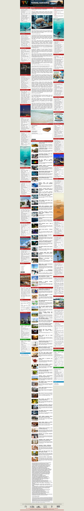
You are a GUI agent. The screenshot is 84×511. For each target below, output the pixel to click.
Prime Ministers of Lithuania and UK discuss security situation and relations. (25, 332)
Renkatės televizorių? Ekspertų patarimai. (25, 173)
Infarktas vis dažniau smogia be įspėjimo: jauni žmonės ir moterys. (58, 176)
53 (42, 498)
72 (38, 499)
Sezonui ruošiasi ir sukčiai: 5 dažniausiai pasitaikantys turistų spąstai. (58, 225)
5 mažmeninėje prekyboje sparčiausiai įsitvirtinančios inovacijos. (25, 134)
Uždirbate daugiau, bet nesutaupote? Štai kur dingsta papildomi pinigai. (41, 468)
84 (49, 499)
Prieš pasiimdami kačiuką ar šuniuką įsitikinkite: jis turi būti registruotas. (41, 489)
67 (34, 499)
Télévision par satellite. (23, 345)
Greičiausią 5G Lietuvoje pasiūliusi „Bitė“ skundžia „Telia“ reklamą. (58, 48)
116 (42, 500)
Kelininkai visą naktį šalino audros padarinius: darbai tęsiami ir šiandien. (41, 471)
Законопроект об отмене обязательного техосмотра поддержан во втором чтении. (58, 362)
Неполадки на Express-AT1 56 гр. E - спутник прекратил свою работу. (58, 354)
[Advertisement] (25, 28)
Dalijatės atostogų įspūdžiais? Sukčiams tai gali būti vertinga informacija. (41, 472)
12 (46, 497)
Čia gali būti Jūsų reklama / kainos (24, 354)
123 (50, 500)
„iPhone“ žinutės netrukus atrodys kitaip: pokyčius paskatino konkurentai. (58, 51)
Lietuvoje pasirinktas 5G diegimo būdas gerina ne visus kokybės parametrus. (58, 46)
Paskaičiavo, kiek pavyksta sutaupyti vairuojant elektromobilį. (58, 100)
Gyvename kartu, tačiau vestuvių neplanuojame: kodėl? (39, 493)
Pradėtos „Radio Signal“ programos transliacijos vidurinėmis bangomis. (25, 53)
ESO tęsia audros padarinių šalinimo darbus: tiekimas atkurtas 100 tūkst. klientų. (25, 13)
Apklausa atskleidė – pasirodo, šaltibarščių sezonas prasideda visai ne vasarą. (58, 187)
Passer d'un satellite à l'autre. (24, 343)
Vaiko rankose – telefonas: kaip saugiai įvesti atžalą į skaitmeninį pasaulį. (58, 145)
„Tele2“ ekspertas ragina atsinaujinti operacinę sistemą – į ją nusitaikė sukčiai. (25, 94)
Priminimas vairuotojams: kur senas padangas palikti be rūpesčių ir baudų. (58, 106)
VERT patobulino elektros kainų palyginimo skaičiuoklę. (39, 475)
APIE (34, 5)
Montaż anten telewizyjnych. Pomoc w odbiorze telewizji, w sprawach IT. (58, 369)
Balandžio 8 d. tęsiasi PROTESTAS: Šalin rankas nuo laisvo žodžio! (25, 39)
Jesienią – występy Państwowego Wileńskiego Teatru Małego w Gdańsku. (58, 374)
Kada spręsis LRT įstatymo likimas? (25, 37)
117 (43, 500)
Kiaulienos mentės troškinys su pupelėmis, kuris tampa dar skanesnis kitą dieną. (58, 189)
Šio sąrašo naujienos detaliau (35, 496)
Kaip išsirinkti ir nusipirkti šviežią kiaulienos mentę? (38, 490)
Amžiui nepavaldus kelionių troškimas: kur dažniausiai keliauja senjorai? (25, 213)
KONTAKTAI (59, 5)
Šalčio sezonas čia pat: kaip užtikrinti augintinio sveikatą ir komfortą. (58, 242)
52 (41, 498)
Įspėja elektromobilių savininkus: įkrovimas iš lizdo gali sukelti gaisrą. (40, 492)
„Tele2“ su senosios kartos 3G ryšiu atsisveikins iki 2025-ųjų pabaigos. (58, 47)
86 (51, 499)
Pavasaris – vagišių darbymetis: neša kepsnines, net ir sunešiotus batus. (58, 230)
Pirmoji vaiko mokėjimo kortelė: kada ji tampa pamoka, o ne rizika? (40, 463)
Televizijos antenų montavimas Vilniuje (25, 355)
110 (35, 500)
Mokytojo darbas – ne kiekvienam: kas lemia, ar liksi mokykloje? (58, 140)
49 (38, 498)
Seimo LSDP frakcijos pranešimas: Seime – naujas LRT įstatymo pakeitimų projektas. (25, 46)
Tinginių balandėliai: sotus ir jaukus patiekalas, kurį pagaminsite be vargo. (58, 191)
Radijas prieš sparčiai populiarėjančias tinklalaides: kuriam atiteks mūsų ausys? (25, 51)
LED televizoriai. (22, 169)
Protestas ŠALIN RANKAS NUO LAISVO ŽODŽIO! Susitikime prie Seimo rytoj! (25, 38)
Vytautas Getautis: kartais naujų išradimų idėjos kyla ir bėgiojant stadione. (25, 124)
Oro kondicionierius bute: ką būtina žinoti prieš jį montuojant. (39, 467)
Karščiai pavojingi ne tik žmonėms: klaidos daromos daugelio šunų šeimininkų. (42, 469)
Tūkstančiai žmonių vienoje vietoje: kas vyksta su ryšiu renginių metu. (25, 21)
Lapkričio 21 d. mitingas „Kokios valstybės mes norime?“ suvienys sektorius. (25, 230)
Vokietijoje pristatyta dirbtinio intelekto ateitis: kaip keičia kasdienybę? (58, 268)
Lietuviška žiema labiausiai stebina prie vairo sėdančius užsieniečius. (58, 103)
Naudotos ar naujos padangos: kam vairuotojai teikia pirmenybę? (58, 109)
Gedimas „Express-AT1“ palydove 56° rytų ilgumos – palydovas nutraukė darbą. (25, 41)
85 (50, 499)
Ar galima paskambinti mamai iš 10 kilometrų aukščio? (39, 491)
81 (46, 499)
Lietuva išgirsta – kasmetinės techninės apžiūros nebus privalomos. (58, 105)
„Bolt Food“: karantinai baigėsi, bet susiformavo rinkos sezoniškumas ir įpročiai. (58, 65)
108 (32, 500)
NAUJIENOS (52, 5)
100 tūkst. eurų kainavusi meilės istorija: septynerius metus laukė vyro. (41, 465)
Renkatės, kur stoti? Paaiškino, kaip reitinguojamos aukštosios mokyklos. (58, 132)
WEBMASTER (56, 508)
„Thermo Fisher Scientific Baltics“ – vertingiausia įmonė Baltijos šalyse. (58, 62)
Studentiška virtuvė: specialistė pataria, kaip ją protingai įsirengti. (58, 128)
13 (47, 497)
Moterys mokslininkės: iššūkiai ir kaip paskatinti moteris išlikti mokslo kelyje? (25, 120)
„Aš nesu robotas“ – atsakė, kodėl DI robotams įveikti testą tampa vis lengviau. (25, 96)
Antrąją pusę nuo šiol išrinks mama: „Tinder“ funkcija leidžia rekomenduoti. (58, 273)
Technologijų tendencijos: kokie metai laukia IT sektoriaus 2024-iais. (25, 135)
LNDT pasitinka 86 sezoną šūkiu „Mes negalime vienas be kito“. (25, 235)
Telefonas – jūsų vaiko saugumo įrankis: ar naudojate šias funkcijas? (58, 146)
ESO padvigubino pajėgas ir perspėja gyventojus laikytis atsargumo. (25, 16)
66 (33, 499)
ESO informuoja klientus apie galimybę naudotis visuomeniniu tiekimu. (58, 95)
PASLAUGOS (56, 504)
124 (51, 500)
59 (47, 498)
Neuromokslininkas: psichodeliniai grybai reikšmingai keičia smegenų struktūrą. (25, 128)
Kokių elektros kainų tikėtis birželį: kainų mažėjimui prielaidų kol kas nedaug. (58, 90)
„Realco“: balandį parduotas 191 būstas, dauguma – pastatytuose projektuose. (25, 261)
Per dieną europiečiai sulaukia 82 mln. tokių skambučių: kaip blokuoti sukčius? (58, 233)
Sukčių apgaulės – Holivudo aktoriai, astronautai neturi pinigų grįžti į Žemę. (58, 272)
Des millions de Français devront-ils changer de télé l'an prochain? (25, 348)
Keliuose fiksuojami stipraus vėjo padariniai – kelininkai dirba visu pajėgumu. (25, 15)
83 (48, 499)
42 (32, 498)
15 (49, 497)
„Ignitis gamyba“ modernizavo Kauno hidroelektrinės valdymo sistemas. (58, 93)
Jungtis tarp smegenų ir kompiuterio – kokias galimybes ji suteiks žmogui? (25, 119)
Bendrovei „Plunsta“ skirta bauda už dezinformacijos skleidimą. (25, 59)
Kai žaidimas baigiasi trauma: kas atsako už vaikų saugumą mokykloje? (58, 141)
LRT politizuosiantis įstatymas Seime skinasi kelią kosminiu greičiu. (25, 43)
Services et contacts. (23, 342)
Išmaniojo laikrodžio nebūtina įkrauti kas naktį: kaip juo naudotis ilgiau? (25, 174)
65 (32, 499)
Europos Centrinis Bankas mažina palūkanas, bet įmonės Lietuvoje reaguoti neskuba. (58, 57)
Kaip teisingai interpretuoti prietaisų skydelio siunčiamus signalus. (58, 107)
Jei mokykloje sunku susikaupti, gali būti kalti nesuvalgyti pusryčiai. (58, 147)
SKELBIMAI (56, 5)
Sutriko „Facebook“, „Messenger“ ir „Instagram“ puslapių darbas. (58, 292)
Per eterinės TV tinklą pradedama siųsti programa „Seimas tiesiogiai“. (25, 35)
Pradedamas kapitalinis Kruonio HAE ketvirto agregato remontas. (58, 86)
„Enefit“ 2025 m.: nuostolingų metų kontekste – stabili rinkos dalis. (58, 92)
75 (41, 499)
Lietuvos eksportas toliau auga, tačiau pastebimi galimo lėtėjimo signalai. (58, 64)
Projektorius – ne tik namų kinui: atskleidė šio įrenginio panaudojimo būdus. (25, 175)
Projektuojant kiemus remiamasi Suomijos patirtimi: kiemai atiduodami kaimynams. (25, 256)
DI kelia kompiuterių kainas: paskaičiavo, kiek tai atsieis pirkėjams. (25, 92)
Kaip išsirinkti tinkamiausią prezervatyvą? (37, 488)
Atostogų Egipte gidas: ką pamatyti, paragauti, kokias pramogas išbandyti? (25, 215)
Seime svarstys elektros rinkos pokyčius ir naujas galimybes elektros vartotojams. (58, 87)
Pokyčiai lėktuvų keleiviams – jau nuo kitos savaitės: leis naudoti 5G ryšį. (25, 85)
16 (50, 497)
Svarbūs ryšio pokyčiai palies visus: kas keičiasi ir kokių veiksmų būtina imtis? (58, 49)
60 (48, 498)
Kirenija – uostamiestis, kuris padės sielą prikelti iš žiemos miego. (25, 214)
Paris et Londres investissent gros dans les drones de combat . (25, 347)
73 (39, 499)
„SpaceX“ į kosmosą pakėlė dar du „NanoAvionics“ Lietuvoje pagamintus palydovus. (25, 143)
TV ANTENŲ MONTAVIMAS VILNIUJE (40, 5)
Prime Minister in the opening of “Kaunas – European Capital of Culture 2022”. (25, 333)
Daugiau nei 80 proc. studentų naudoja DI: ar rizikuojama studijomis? (58, 127)
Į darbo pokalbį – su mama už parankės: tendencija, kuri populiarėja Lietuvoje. (58, 264)
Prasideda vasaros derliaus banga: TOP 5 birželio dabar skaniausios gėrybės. (58, 186)
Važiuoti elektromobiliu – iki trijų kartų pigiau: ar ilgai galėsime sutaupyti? (58, 98)
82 (47, 499)
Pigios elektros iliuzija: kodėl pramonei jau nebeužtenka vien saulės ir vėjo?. (58, 283)
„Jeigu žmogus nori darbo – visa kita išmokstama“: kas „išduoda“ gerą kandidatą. (42, 486)
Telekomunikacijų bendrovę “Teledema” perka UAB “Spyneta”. (58, 56)
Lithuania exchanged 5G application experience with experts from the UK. (25, 334)
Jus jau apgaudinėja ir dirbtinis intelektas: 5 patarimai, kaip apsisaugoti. (25, 101)
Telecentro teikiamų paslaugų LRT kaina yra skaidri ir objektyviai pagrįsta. (58, 60)
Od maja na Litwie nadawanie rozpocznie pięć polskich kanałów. (58, 373)
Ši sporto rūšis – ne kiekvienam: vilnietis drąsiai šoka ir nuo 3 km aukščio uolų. (58, 269)
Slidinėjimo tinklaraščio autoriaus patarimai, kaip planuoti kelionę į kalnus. (25, 217)
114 (39, 500)
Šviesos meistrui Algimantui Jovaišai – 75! (25, 224)
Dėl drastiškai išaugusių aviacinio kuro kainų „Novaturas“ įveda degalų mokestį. (25, 209)
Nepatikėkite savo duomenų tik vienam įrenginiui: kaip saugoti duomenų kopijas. (25, 98)
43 (33, 498)
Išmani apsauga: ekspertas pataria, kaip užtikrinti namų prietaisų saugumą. (25, 139)
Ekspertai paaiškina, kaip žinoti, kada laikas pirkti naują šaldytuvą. (25, 192)
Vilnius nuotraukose (56, 384)
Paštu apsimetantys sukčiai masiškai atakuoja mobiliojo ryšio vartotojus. (58, 229)
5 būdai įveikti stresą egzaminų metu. (58, 133)
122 (49, 500)
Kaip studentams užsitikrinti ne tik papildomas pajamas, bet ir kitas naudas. (58, 131)
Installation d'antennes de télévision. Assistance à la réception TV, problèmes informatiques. (25, 341)
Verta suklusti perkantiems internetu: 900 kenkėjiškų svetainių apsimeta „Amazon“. (25, 77)
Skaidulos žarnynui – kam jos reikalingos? (37, 474)
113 (38, 500)
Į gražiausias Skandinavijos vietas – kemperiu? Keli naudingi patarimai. (25, 220)
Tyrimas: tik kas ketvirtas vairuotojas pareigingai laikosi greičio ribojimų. (58, 101)
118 (44, 500)
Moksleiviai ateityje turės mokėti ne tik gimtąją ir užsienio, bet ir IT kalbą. (58, 150)
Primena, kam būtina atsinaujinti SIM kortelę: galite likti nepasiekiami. (58, 44)
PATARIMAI (52, 504)
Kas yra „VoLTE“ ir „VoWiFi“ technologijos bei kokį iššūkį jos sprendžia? (25, 136)
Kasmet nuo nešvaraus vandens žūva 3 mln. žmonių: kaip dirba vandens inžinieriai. (58, 267)
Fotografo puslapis (56, 383)
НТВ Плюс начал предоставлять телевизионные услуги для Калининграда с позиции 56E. (58, 358)
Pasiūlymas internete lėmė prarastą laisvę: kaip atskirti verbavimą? (58, 232)
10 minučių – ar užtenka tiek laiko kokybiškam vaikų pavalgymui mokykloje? (58, 151)
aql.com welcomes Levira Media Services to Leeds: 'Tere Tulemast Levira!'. (25, 328)
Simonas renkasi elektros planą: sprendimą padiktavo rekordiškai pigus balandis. (58, 91)
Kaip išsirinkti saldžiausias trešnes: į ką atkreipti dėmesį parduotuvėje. (58, 185)
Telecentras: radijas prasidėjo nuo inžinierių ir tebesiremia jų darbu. (25, 49)
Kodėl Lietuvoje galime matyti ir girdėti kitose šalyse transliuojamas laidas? (25, 56)
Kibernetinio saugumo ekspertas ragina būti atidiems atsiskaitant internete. (25, 102)
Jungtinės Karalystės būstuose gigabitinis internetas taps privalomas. (25, 87)
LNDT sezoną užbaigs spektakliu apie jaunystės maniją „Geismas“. (25, 225)
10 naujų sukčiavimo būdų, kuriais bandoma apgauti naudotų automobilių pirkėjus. (58, 227)
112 (37, 500)
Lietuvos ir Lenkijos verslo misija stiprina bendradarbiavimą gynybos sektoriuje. (58, 59)
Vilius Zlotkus (52, 509)
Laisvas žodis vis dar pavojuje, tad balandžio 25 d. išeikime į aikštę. (25, 36)
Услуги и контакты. (56, 353)
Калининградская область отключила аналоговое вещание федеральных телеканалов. (58, 365)
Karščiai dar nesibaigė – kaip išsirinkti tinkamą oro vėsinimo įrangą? (25, 187)
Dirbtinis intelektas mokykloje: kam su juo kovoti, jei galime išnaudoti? (58, 149)
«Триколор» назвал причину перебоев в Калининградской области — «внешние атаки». (58, 356)
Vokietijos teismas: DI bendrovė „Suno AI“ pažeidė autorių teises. (58, 221)
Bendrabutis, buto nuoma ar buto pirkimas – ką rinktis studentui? (58, 129)
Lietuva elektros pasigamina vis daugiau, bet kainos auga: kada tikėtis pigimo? (25, 17)
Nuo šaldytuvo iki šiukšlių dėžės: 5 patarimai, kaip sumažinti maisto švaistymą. (58, 278)
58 (46, 498)
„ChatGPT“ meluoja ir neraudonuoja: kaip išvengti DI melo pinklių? (25, 138)
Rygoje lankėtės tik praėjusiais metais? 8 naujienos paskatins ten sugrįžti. (25, 218)
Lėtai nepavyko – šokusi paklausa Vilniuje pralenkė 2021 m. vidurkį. (25, 251)
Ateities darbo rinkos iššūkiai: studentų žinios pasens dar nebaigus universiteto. (58, 135)
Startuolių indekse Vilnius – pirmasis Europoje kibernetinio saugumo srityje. (25, 95)
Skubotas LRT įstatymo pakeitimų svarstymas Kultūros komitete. (25, 44)
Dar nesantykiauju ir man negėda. (57, 175)
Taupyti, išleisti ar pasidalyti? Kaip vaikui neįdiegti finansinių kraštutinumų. (25, 9)
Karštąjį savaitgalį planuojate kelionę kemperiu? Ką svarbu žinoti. (40, 478)
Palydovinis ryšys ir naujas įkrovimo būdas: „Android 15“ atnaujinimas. (25, 170)
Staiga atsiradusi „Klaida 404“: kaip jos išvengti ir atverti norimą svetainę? (25, 86)
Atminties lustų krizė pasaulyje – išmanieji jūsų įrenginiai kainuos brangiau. (25, 18)
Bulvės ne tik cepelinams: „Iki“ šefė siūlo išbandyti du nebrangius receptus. (58, 180)
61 (49, 498)
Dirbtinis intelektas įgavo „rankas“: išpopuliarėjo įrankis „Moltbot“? (25, 91)
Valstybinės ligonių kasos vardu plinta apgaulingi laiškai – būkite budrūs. (58, 223)
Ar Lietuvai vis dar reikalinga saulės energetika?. (58, 287)
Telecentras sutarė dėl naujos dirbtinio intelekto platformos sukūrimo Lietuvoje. (25, 42)
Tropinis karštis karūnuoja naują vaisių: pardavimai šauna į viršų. (40, 480)
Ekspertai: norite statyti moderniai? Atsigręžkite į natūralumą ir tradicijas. (25, 253)
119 (45, 500)
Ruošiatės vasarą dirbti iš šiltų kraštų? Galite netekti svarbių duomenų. (25, 100)
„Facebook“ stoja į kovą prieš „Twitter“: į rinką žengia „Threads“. (25, 84)
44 (34, 498)
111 (36, 500)
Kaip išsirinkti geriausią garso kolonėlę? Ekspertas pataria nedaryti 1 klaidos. (25, 179)
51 (40, 498)
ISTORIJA (44, 504)
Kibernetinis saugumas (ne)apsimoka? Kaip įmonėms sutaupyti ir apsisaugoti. (25, 97)
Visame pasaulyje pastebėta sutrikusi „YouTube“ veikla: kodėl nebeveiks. (25, 79)
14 (48, 497)
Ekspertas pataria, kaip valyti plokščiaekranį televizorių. (25, 171)
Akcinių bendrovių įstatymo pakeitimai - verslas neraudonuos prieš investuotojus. (58, 67)
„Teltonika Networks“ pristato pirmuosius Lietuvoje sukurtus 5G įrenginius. (25, 178)
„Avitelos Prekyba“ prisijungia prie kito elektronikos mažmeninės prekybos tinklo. (58, 61)
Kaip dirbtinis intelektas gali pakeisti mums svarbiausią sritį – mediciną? (25, 144)
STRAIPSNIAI (48, 5)
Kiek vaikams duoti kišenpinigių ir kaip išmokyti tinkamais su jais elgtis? (58, 144)
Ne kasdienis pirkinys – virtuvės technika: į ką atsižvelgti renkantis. (25, 193)
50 (39, 498)
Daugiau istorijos (56, 17)
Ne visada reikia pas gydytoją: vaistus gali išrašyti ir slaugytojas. (58, 169)
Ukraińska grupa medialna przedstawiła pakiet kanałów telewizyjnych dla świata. (58, 376)
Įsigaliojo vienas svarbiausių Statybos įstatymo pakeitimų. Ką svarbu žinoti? (25, 257)
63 (51, 498)
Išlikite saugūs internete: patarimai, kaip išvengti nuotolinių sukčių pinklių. (25, 82)
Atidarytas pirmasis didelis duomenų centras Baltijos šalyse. (58, 68)
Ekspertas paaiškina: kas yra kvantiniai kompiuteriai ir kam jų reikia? (25, 121)
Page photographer (47, 509)
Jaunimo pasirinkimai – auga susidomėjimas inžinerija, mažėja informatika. (58, 126)
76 (42, 499)
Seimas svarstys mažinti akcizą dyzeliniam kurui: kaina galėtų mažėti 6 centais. (58, 102)
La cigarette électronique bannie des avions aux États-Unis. (25, 346)
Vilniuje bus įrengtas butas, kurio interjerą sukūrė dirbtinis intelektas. (25, 258)
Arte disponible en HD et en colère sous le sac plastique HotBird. (25, 351)
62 (50, 498)
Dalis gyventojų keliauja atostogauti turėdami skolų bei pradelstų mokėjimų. (25, 210)
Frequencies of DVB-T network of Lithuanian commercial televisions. (25, 337)
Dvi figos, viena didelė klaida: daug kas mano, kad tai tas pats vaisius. (58, 181)
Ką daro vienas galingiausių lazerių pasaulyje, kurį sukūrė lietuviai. (25, 126)
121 (48, 500)
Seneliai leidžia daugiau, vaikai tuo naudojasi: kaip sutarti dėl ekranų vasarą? (41, 464)
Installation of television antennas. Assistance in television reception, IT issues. (25, 326)
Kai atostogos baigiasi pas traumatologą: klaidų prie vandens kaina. (40, 476)
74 (40, 499)
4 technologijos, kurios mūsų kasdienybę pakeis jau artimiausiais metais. (25, 140)
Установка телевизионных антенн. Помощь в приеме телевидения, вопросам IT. (58, 352)
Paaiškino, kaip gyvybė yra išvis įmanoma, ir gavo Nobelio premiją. (25, 129)
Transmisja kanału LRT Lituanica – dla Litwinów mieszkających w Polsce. (58, 372)
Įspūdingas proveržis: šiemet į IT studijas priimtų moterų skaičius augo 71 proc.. (58, 136)
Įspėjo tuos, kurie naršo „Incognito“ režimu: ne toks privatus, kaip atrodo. (25, 80)
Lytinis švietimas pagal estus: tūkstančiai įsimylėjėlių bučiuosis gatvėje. (58, 270)
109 (33, 500)
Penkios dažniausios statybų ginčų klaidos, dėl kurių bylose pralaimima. (25, 250)
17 (51, 497)
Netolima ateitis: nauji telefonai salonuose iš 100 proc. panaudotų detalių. (25, 141)
